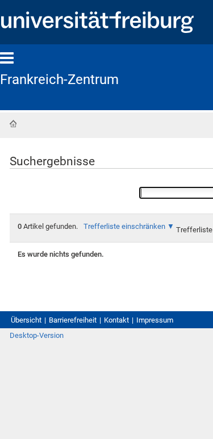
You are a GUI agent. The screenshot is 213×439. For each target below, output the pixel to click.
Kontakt (116, 320)
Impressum (154, 320)
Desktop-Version (37, 335)
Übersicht (26, 320)
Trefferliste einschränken (124, 226)
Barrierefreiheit (73, 320)
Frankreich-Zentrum (59, 79)
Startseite (13, 124)
